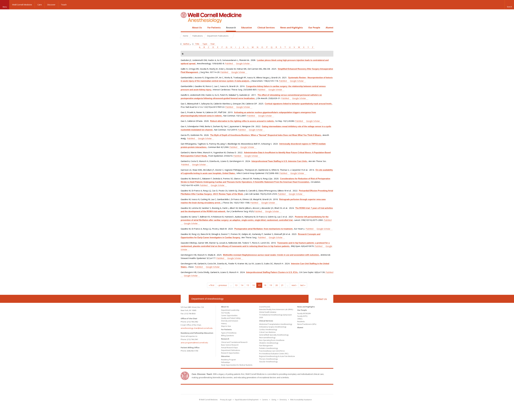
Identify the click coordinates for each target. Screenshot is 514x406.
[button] (509, 4)
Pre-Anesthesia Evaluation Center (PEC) (273, 353)
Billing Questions (227, 335)
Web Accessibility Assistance (301, 400)
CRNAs (299, 319)
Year (212, 43)
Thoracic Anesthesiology (268, 359)
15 (248, 285)
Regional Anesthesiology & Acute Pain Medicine (277, 356)
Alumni (329, 27)
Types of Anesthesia (228, 333)
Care (39, 4)
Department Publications (230, 350)
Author (186, 43)
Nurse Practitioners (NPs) (306, 324)
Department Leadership (230, 310)
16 (253, 285)
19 (271, 285)
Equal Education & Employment (246, 400)
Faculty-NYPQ (302, 316)
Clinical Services (266, 27)
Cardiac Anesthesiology (268, 329)
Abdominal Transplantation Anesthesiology (275, 324)
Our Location (185, 299)
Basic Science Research (230, 345)
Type (204, 43)
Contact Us (321, 299)
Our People (314, 27)
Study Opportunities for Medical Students (236, 365)
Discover (51, 4)
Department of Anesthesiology (207, 298)
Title (197, 43)
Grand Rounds (264, 307)
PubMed (229, 63)
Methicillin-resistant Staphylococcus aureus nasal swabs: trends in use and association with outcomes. (271, 255)
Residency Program (228, 359)
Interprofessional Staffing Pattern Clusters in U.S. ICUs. (272, 272)
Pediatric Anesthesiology (268, 348)
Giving (273, 400)
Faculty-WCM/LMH (304, 313)
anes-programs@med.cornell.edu (194, 342)
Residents (301, 321)
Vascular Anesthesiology (268, 362)
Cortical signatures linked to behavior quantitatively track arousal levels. (298, 104)
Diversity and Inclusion (229, 321)
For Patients (214, 27)
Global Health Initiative (267, 312)
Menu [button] (5, 7)
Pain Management (266, 345)
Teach (64, 4)
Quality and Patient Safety (230, 318)
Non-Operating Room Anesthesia (271, 340)
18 (265, 285)
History (224, 323)
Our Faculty (225, 313)
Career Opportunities (229, 315)
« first (211, 285)
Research (231, 27)
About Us (197, 27)
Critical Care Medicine (267, 332)
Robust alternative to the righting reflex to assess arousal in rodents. (242, 121)
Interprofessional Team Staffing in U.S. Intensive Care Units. (279, 161)
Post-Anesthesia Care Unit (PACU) (271, 351)
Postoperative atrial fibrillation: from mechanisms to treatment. (263, 229)
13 (236, 285)
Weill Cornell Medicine (22, 4)
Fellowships (225, 362)
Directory (283, 400)
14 (242, 285)
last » (302, 285)
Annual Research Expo (229, 347)
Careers (265, 400)
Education (246, 27)
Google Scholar (243, 63)
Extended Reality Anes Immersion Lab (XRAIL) (276, 309)
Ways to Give (226, 326)
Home (183, 27)
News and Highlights (291, 27)
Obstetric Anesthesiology (268, 343)
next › (294, 285)
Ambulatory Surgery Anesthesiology (272, 327)
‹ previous (222, 285)
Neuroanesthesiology (267, 337)
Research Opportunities (230, 353)
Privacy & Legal (225, 400)
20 (276, 285)
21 (282, 285)
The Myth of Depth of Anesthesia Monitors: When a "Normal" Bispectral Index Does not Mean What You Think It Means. (266, 135)
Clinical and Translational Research (234, 342)
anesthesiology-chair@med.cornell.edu (197, 328)
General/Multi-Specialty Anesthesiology (274, 335)
